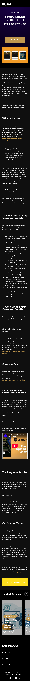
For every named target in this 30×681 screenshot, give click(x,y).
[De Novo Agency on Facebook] (13, 678)
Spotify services (22, 572)
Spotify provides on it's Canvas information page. (12, 140)
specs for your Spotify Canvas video (13, 380)
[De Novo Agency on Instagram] (10, 678)
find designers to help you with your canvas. (13, 352)
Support (7, 664)
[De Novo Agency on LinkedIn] (19, 678)
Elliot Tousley (15, 40)
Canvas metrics (7, 502)
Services (7, 658)
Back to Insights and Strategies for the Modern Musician (15, 582)
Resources (8, 652)
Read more (8, 631)
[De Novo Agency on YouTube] (16, 678)
